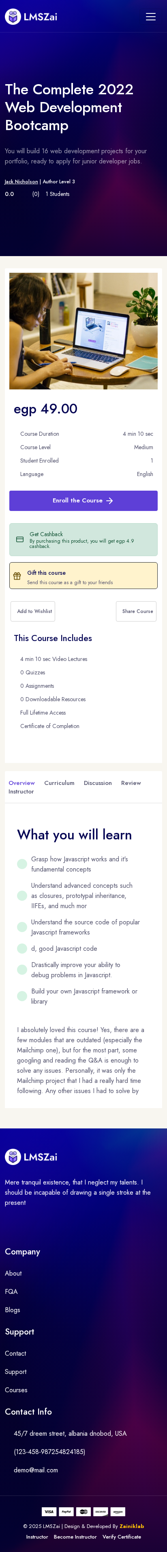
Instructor (37, 1537)
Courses (16, 1390)
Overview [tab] (22, 782)
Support (15, 1371)
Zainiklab (132, 1526)
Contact (15, 1353)
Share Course (137, 611)
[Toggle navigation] (150, 17)
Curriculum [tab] (59, 782)
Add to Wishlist (34, 611)
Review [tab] (131, 782)
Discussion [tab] (98, 782)
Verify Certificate (122, 1537)
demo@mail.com (36, 1470)
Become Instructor (75, 1537)
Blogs (12, 1310)
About (13, 1273)
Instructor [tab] (21, 791)
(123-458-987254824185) (50, 1451)
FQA (11, 1291)
